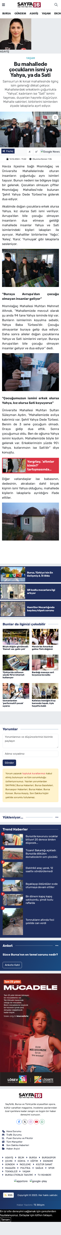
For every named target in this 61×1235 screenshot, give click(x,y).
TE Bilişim (39, 1204)
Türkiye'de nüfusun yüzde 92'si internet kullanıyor (13, 675)
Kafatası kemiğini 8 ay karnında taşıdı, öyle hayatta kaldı (44, 703)
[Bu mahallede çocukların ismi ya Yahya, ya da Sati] (30, 129)
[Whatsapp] (42, 1121)
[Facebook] (19, 1121)
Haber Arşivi (13, 1148)
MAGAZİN (10, 1168)
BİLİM (21, 1157)
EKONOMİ (48, 1161)
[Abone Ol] (50, 151)
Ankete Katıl (12, 964)
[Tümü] (56, 817)
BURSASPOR (49, 1157)
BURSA (6, 13)
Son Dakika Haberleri (17, 1145)
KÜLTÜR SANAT (44, 1164)
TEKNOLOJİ (11, 1171)
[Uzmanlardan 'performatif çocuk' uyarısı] (16, 690)
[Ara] (56, 5)
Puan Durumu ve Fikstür (19, 1138)
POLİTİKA (25, 1168)
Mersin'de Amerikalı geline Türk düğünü (42, 648)
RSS (9, 1195)
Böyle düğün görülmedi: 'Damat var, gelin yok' (15, 648)
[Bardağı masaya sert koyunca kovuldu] (45, 662)
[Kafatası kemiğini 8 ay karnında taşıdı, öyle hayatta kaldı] (45, 690)
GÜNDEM (20, 13)
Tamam (5, 1219)
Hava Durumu (13, 1131)
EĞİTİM (34, 1161)
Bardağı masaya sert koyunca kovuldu (43, 673)
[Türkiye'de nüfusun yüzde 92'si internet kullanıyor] (16, 662)
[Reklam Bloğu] (30, 1029)
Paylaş (9, 151)
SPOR (51, 1168)
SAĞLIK (39, 1168)
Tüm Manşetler (14, 1141)
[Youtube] (36, 1121)
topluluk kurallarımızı (34, 773)
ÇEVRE (9, 1161)
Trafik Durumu (14, 1134)
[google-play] (38, 1181)
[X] (24, 1121)
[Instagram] (30, 1121)
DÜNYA (21, 1161)
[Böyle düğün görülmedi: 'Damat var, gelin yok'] (16, 636)
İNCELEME (25, 1164)
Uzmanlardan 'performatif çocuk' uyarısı (13, 703)
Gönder (9, 762)
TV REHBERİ (44, 1174)
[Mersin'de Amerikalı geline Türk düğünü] (45, 636)
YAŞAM (46, 13)
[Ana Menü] (3, 4)
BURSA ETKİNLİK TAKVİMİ (19, 1174)
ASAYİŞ (34, 13)
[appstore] (21, 1181)
